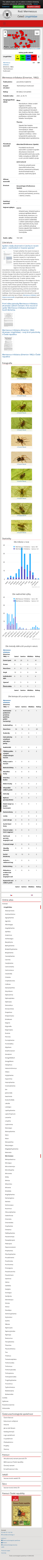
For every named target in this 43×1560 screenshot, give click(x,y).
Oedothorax (9, 1216)
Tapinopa (8, 1335)
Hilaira (7, 1072)
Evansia (7, 1033)
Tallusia (7, 1324)
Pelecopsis (8, 1244)
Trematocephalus (11, 1359)
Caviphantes (9, 963)
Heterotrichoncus (11, 1068)
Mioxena (8, 1187)
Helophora (8, 1065)
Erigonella (8, 1026)
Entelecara (8, 1019)
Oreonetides (9, 1223)
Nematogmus (9, 1198)
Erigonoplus (9, 1030)
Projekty (6, 1446)
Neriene (7, 1201)
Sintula (7, 1303)
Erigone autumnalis (8, 297)
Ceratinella (8, 974)
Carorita (7, 960)
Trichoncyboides (10, 1370)
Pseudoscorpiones (8, 1405)
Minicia (7, 1180)
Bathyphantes (9, 946)
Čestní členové (8, 1418)
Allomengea (9, 925)
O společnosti (8, 1439)
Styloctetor (8, 1317)
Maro (7, 1135)
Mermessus (9, 1156)
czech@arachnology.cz (8, 1534)
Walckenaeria (9, 1391)
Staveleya (8, 1310)
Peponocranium (10, 1247)
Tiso (6, 1352)
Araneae (5, 904)
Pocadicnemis (9, 1258)
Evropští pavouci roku (11, 1469)
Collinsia (7, 984)
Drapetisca (8, 1012)
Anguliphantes (10, 928)
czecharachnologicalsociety (9, 1545)
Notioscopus (9, 1205)
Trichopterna (9, 1373)
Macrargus (8, 1128)
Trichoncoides (9, 1363)
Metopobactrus (10, 1159)
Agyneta (7, 921)
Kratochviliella (9, 1100)
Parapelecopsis (10, 1240)
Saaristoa (8, 1279)
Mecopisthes (9, 1142)
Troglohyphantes (10, 1380)
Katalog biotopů (9, 1432)
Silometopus (9, 1300)
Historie (6, 1425)
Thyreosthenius (10, 1349)
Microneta (8, 1173)
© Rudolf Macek (21, 378)
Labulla (7, 1103)
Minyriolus (8, 1184)
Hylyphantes (9, 1075)
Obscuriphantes (10, 1212)
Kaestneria (8, 1096)
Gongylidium (9, 1061)
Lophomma (9, 1124)
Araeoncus (8, 935)
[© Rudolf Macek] (21, 373)
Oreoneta (8, 1219)
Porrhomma (9, 1265)
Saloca (7, 1282)
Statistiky (3, 1553)
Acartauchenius (10, 914)
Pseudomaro (9, 1275)
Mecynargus (9, 1145)
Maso (7, 1138)
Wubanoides (9, 1394)
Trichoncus (8, 1366)
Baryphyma (9, 942)
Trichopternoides (10, 1377)
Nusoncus (8, 1208)
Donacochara (9, 1009)
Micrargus (8, 1163)
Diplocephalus (9, 998)
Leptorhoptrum (10, 1114)
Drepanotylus (9, 1016)
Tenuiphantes (9, 1342)
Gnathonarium (10, 1051)
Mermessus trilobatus (30, 295)
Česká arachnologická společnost (11, 1540)
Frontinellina (9, 1044)
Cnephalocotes (10, 981)
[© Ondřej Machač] (8, 319)
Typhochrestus (10, 1387)
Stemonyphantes (10, 1314)
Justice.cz (3, 1538)
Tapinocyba (8, 1328)
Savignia (7, 1289)
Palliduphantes (10, 1233)
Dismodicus (9, 1005)
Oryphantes (9, 1226)
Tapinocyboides (10, 1331)
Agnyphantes (9, 918)
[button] (13, 35)
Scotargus (8, 1293)
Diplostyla (8, 1002)
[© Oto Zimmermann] (8, 257)
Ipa (6, 1089)
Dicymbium (9, 991)
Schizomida (6, 1408)
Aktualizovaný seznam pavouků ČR (15, 1458)
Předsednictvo (8, 1442)
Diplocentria (9, 995)
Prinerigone (9, 1268)
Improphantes (10, 1082)
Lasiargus (8, 1107)
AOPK (2, 1547)
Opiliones (5, 1401)
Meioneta (8, 1152)
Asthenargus (9, 939)
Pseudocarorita (10, 1272)
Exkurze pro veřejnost (11, 1421)
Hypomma (8, 1079)
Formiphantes (9, 1040)
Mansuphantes (10, 1131)
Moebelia (8, 1191)
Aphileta (7, 932)
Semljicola (8, 1296)
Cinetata (8, 977)
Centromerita (9, 967)
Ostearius (8, 1230)
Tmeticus (8, 1356)
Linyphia (8, 1121)
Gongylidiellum (10, 1058)
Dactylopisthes (10, 988)
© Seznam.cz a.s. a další (33, 48)
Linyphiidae (31, 16)
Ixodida (4, 1398)
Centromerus (9, 970)
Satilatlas (8, 1286)
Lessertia (8, 1117)
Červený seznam (9, 1465)
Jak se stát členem (9, 1428)
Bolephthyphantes (11, 949)
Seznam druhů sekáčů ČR (12, 1478)
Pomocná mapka (5, 1550)
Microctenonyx (10, 1166)
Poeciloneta (9, 1261)
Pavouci (4, 1542)
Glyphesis (8, 1047)
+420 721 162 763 (7, 1532)
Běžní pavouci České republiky (13, 1462)
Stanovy (6, 1449)
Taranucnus (9, 1338)
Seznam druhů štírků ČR (11, 1488)
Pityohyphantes (10, 1254)
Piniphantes (9, 1251)
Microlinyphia (9, 1170)
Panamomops (9, 1237)
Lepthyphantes (10, 1110)
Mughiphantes (10, 1194)
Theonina (8, 1345)
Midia (7, 1177)
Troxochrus (9, 1384)
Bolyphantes (9, 953)
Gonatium (8, 1054)
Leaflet (22, 48)
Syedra (7, 1321)
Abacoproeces (9, 911)
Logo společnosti (9, 1435)
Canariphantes (10, 956)
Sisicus (7, 1307)
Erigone (7, 1023)
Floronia (7, 1037)
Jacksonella (8, 1093)
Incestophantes (10, 1086)
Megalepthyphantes (11, 1149)
